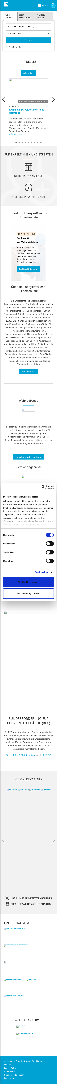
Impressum (9, 1078)
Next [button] (53, 99)
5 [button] (28, 142)
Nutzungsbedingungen (14, 1075)
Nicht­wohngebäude (25, 16)
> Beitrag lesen (16, 134)
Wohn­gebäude (9, 16)
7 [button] (34, 142)
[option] (28, 107)
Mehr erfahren (28, 371)
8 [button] (37, 142)
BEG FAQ (47, 755)
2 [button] (19, 142)
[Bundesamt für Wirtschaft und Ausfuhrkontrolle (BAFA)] (14, 990)
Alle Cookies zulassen (28, 582)
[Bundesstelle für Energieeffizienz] (28, 1044)
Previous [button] (3, 99)
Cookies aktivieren (27, 269)
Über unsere (31, 898)
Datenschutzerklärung (26, 262)
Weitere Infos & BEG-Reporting (20, 755)
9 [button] (41, 142)
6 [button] (31, 142)
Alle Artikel (28, 73)
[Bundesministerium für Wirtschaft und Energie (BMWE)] (14, 940)
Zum (31, 904)
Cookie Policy (10, 1068)
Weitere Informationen (28, 197)
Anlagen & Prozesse (41, 16)
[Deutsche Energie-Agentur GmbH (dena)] (14, 1007)
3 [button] (22, 142)
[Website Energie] (28, 1029)
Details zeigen (41, 572)
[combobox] (28, 26)
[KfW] (37, 990)
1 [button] (16, 142)
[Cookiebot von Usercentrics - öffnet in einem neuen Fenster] (42, 487)
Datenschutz (9, 1071)
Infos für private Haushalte (28, 456)
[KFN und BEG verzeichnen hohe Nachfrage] (28, 91)
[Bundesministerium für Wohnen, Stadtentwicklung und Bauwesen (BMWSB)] (17, 956)
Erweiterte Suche (16, 47)
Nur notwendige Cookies (29, 593)
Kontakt (7, 1064)
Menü (45, 5)
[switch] (50, 543)
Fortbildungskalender (28, 176)
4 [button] (25, 142)
